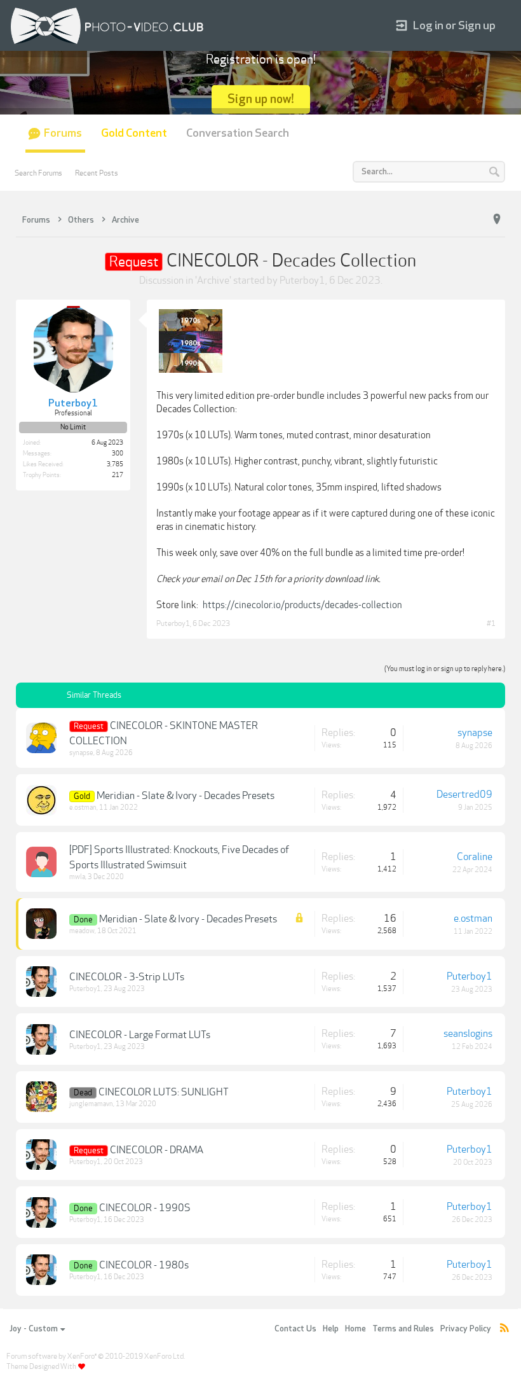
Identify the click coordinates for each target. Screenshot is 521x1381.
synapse (81, 753)
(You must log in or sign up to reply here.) (444, 669)
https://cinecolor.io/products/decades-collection (302, 605)
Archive (213, 280)
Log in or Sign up (454, 25)
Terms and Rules (403, 1329)
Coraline (474, 856)
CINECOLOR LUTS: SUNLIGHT (163, 1092)
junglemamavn (91, 1104)
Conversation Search (237, 133)
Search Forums (38, 173)
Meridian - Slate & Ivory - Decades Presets (185, 795)
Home (355, 1329)
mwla (77, 877)
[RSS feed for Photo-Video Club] (504, 1329)
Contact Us (295, 1329)
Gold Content (134, 133)
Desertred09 (464, 794)
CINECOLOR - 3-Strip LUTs (126, 977)
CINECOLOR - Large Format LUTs (139, 1035)
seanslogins (467, 1033)
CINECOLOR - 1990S (145, 1208)
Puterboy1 (302, 280)
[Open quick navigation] (497, 219)
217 (117, 475)
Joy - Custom (34, 1329)
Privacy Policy (465, 1329)
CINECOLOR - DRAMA (156, 1150)
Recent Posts (96, 173)
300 (117, 453)
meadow (82, 931)
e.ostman (83, 807)
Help (331, 1329)
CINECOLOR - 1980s (144, 1265)
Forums (63, 133)
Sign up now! (260, 99)
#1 (491, 623)
